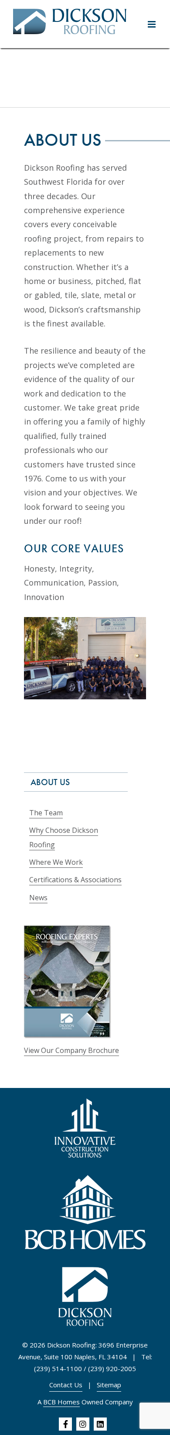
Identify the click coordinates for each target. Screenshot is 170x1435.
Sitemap (109, 1384)
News (38, 897)
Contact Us (65, 1384)
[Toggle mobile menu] (152, 24)
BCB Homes (61, 1401)
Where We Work (56, 862)
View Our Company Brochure (71, 1050)
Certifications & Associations (75, 879)
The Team (46, 812)
